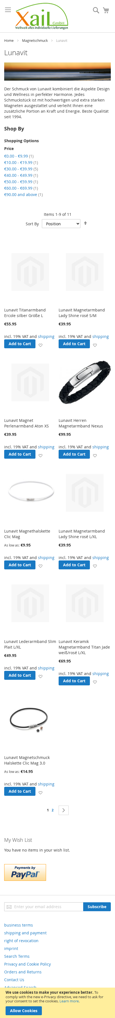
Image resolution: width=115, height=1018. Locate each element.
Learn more (69, 1001)
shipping (46, 336)
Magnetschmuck (35, 40)
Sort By (32, 223)
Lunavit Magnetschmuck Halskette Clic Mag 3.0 (27, 760)
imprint (11, 948)
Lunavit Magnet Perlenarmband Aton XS (26, 423)
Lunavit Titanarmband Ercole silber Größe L (25, 312)
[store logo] (41, 16)
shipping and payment (25, 932)
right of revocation (21, 940)
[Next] (64, 810)
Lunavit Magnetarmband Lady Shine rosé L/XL (82, 533)
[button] (40, 345)
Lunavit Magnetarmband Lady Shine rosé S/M (82, 312)
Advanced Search (20, 987)
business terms (18, 925)
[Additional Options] (25, 879)
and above (23, 194)
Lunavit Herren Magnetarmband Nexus (81, 423)
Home (9, 40)
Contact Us (14, 979)
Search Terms (17, 956)
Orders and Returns (23, 972)
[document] (57, 1002)
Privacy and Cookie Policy (27, 964)
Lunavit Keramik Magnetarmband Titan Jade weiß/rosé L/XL (84, 647)
